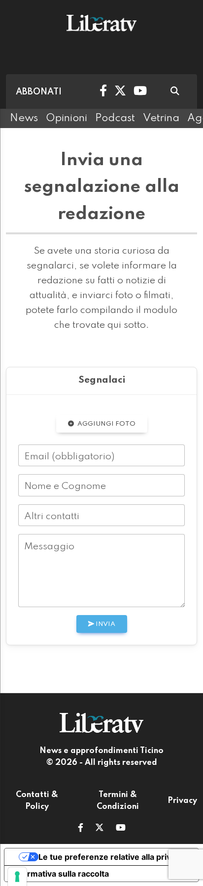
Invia (104, 624)
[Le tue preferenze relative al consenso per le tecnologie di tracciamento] (17, 876)
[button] (80, 828)
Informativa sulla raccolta (60, 874)
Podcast (115, 118)
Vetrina (161, 118)
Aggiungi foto (105, 424)
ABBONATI (39, 92)
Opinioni (66, 118)
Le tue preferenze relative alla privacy (111, 857)
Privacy (182, 801)
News (24, 118)
